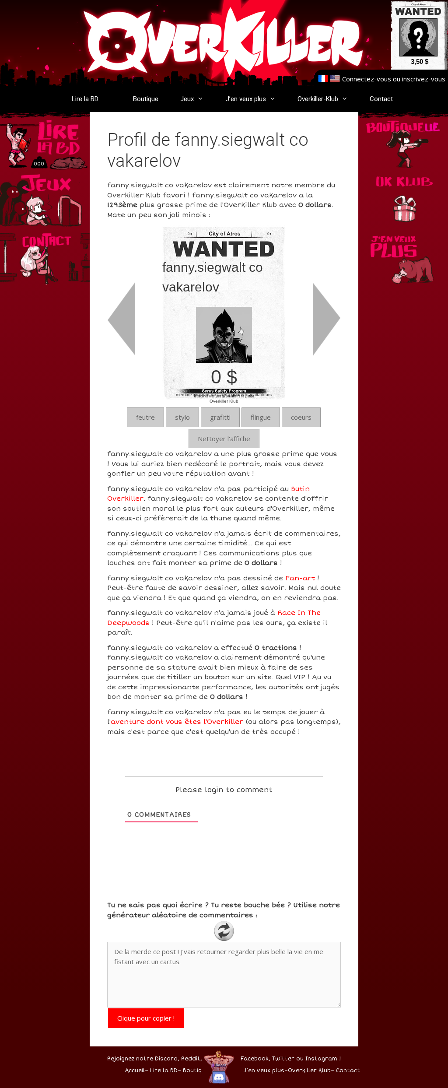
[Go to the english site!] (335, 78)
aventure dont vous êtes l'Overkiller (177, 722)
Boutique (145, 99)
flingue (261, 417)
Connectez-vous (366, 78)
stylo (182, 417)
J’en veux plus (246, 99)
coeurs (301, 417)
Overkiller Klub (309, 1070)
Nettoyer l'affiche (224, 438)
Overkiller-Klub (318, 99)
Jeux (187, 99)
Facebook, (255, 1059)
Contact (381, 99)
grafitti (220, 417)
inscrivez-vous (423, 78)
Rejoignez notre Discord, (143, 1059)
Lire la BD (85, 99)
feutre (145, 417)
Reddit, (190, 1059)
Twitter (283, 1059)
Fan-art (300, 578)
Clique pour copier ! (146, 1018)
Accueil (135, 1070)
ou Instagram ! (318, 1059)
